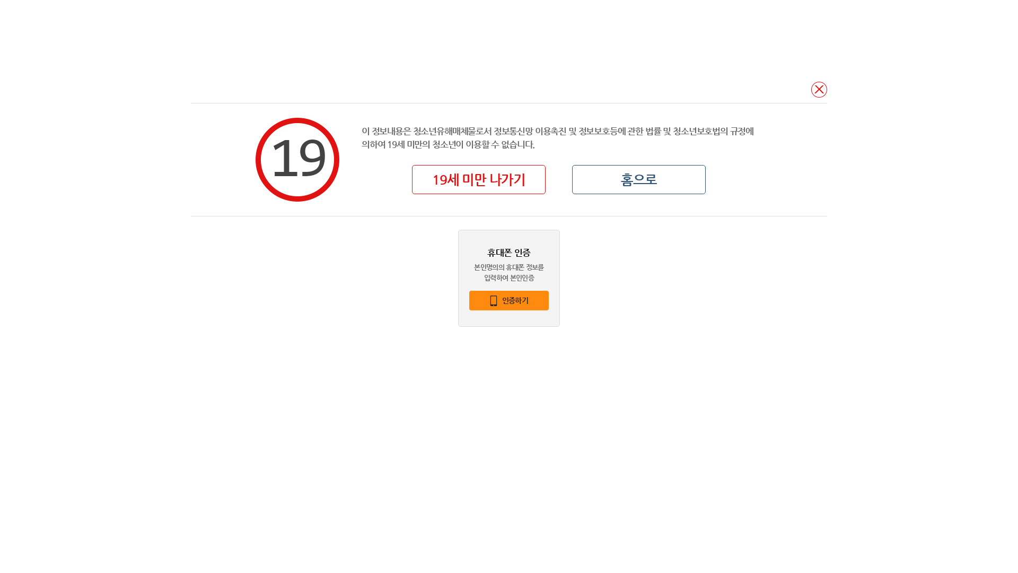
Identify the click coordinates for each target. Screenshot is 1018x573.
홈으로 (639, 179)
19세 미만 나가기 (478, 179)
